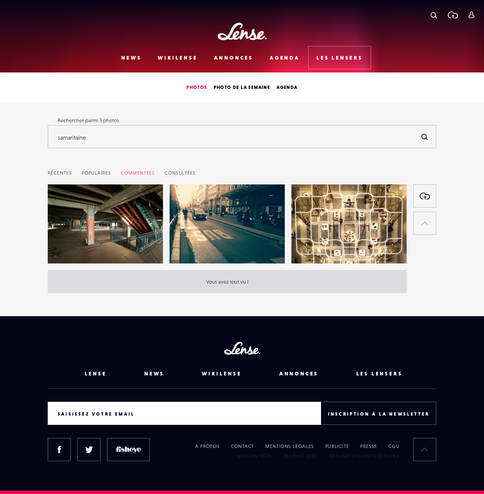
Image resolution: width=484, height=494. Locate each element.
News (131, 58)
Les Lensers (339, 58)
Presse (368, 446)
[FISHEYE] (128, 449)
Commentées (138, 173)
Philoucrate (311, 250)
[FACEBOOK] (59, 449)
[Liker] (148, 202)
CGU (394, 446)
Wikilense (177, 58)
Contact (243, 446)
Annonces (233, 58)
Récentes (60, 173)
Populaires (96, 173)
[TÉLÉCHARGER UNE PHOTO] (424, 195)
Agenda (285, 58)
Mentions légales (289, 446)
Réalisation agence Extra (364, 456)
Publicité (337, 446)
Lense (96, 373)
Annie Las (187, 250)
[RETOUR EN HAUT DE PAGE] (424, 223)
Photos (196, 87)
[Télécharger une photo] (452, 14)
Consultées (180, 173)
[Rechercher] (424, 136)
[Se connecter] (471, 14)
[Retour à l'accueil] (242, 31)
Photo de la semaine (242, 87)
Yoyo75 (62, 250)
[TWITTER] (88, 449)
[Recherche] (433, 14)
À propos (207, 446)
